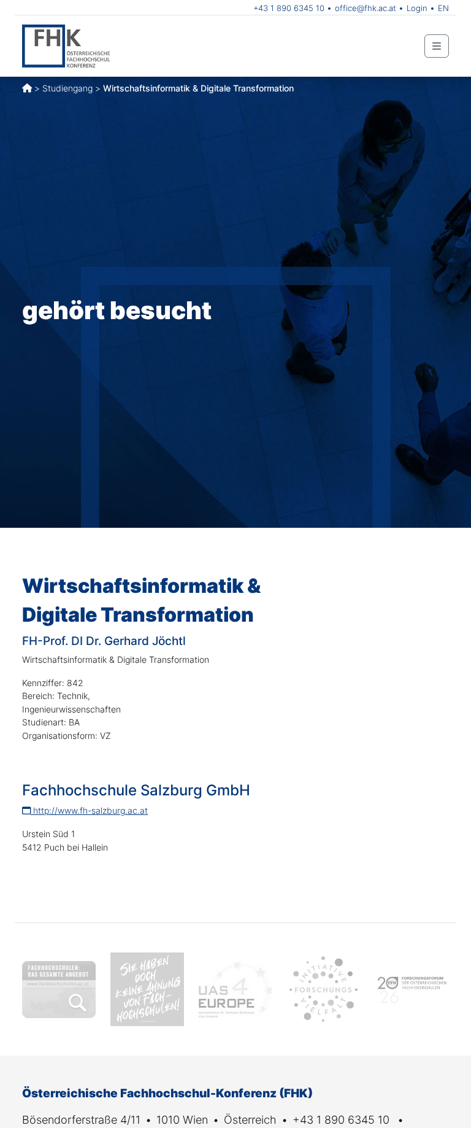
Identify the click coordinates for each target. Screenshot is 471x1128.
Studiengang (67, 88)
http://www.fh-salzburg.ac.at (89, 810)
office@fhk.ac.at (365, 8)
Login (417, 8)
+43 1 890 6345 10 (288, 8)
